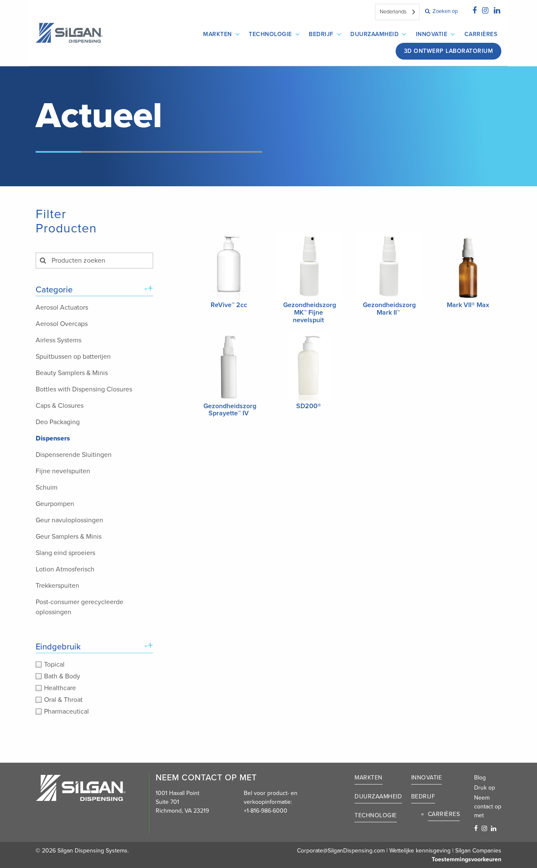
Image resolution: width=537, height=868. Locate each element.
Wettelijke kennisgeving (420, 850)
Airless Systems (58, 340)
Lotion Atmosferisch (65, 569)
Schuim (46, 487)
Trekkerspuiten (57, 585)
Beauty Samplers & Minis (72, 373)
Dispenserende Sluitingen (74, 455)
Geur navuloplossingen (69, 520)
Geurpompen (55, 504)
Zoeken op (444, 11)
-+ (148, 288)
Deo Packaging (58, 422)
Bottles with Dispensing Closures (84, 389)
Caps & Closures (59, 405)
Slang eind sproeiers (65, 553)
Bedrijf (321, 34)
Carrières (481, 34)
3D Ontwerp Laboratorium (448, 51)
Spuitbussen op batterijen (73, 356)
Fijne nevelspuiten (63, 471)
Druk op (484, 787)
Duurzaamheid (374, 34)
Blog (480, 777)
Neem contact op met (487, 806)
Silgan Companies (478, 850)
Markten (217, 34)
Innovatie (432, 34)
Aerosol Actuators (62, 307)
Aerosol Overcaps (62, 324)
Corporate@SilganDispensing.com (341, 850)
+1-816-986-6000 (265, 810)
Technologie (270, 34)
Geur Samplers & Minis (69, 536)
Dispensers (53, 438)
